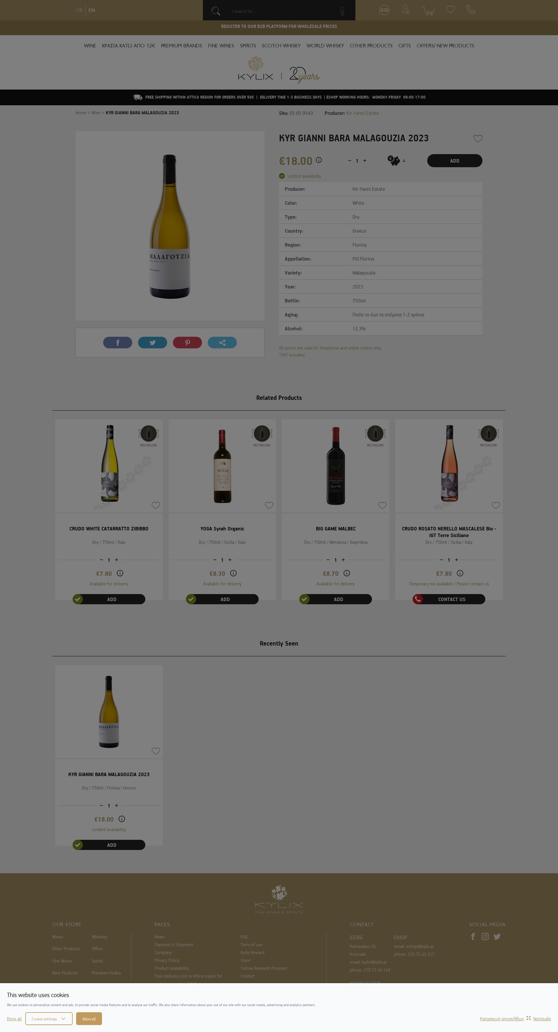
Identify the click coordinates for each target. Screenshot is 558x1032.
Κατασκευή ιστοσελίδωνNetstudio (515, 1019)
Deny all (14, 1019)
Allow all (89, 1018)
